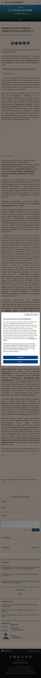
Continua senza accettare (31, 314)
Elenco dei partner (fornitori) (10, 351)
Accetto (20, 361)
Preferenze (20, 357)
